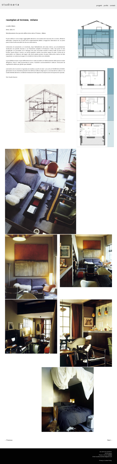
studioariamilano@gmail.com (104, 456)
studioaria (11, 4)
